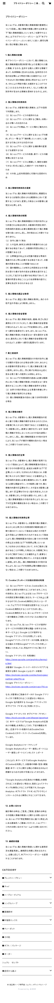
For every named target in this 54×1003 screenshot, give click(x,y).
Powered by (24, 989)
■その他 (6, 937)
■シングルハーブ (9, 903)
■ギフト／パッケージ (11, 945)
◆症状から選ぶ (9, 971)
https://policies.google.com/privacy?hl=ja (27, 686)
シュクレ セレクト (10, 962)
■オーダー (7, 954)
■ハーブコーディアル (11, 895)
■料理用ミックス (9, 920)
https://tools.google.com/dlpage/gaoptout (27, 718)
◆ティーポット (8, 928)
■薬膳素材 (7, 912)
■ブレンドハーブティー (12, 878)
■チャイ (6, 886)
